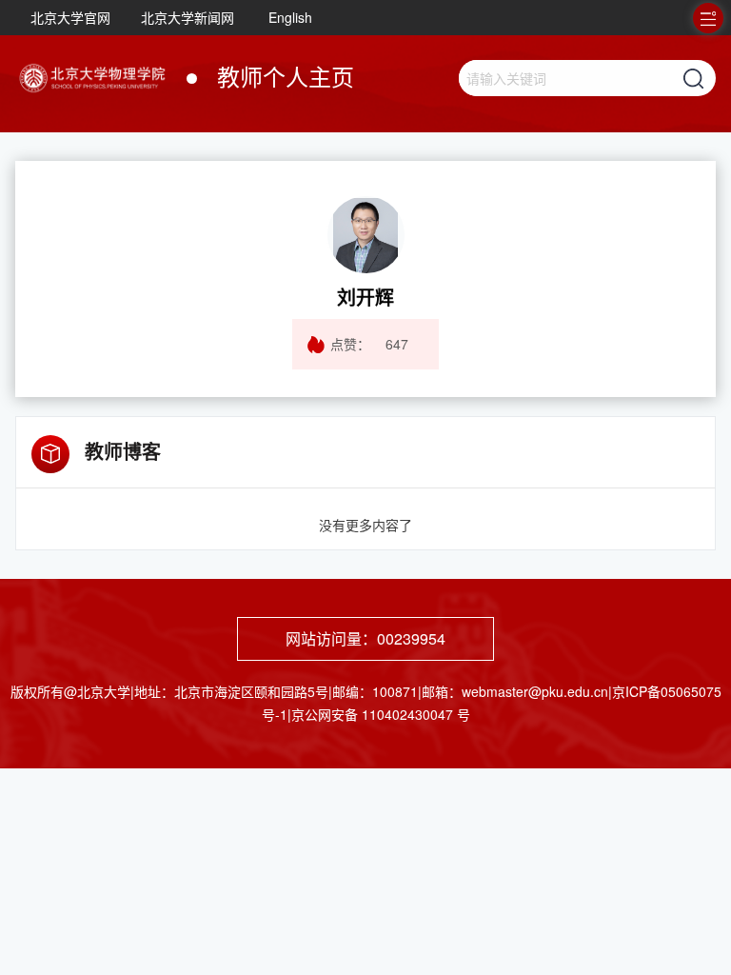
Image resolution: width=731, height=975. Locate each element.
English (290, 17)
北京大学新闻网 (187, 17)
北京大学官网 (70, 17)
